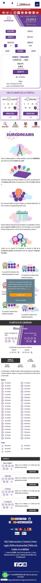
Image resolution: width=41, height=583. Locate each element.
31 (22, 431)
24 (2, 391)
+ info (10, 119)
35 (2, 434)
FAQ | (6, 543)
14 (22, 408)
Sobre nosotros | (16, 543)
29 (2, 440)
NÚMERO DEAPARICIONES (10, 362)
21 (2, 385)
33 (22, 399)
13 (22, 428)
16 (2, 425)
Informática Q (32, 582)
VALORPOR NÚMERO (30, 362)
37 (2, 396)
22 (2, 388)
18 (2, 405)
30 (22, 393)
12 (22, 422)
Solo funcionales (21, 300)
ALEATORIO (10, 33)
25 (2, 431)
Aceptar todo (21, 295)
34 (2, 420)
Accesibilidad (23, 551)
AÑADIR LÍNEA (10, 116)
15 (2, 399)
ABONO (33, 53)
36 (22, 440)
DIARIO (7, 53)
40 (2, 428)
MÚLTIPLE (30, 39)
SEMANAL (20, 53)
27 (22, 414)
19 (22, 388)
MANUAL (30, 33)
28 (2, 402)
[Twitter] (20, 567)
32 (2, 411)
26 (2, 414)
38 (22, 402)
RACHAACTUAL (34, 368)
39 (2, 437)
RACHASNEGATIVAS (20, 368)
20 (22, 425)
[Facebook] (16, 567)
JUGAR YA (20, 74)
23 (22, 385)
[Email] (25, 567)
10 (2, 417)
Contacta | (27, 543)
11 (22, 417)
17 (22, 411)
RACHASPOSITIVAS (7, 368)
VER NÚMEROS (21, 79)
